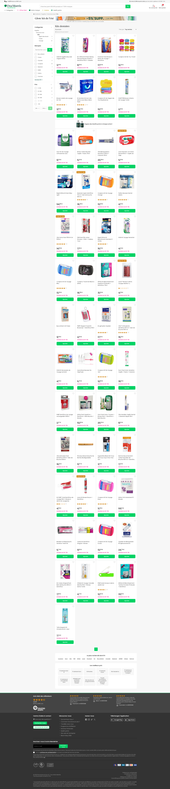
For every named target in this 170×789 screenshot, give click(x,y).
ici (44, 757)
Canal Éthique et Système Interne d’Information (124, 778)
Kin (94, 659)
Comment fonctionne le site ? (70, 722)
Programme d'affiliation (68, 726)
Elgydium (89, 659)
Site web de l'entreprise (68, 733)
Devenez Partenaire (67, 729)
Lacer (83, 659)
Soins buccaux (51, 14)
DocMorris (37, 14)
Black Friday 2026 (66, 735)
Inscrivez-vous (63, 746)
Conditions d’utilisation (130, 774)
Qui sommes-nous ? (67, 719)
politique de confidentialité (48, 752)
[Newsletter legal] (34, 752)
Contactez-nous (40, 723)
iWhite (78, 659)
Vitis (70, 659)
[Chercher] (127, 6)
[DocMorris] (12, 6)
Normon (132, 659)
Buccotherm (100, 659)
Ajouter (65, 72)
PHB (74, 659)
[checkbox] (43, 54)
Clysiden (108, 659)
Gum (66, 659)
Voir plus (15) (38, 79)
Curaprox (60, 659)
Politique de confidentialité (130, 772)
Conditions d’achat (131, 775)
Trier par (121, 29)
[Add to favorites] (73, 36)
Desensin (114, 659)
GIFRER (120, 659)
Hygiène (44, 14)
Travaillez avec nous (67, 724)
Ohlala (126, 659)
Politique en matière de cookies (128, 777)
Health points (65, 731)
